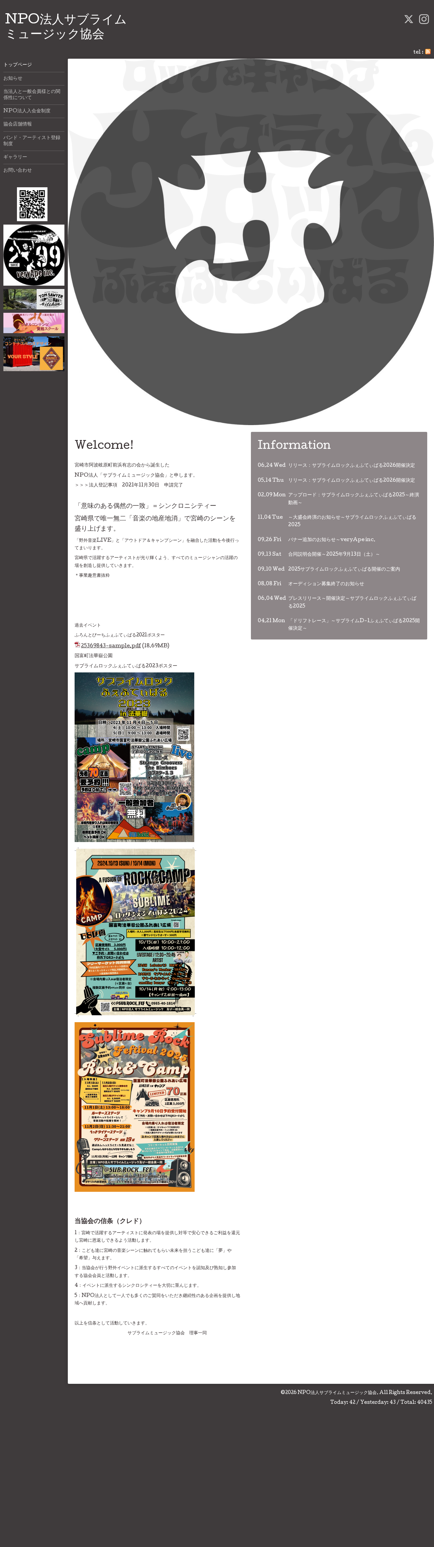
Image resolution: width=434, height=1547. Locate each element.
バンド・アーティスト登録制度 (31, 141)
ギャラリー (15, 157)
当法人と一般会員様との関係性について (31, 95)
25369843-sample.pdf (111, 646)
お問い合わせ (17, 170)
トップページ (17, 65)
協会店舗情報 (17, 124)
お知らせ (12, 78)
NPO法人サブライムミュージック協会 (337, 1393)
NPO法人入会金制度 (27, 111)
